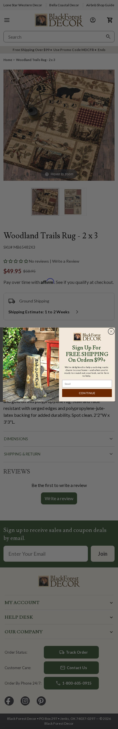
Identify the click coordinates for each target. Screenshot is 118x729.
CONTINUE (87, 393)
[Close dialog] (111, 331)
